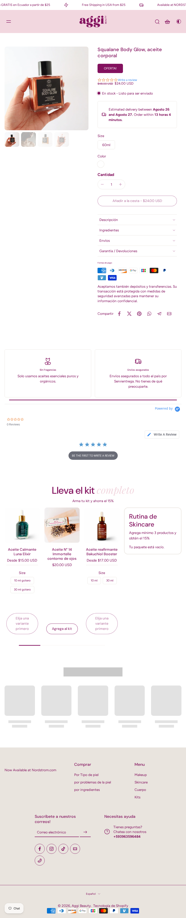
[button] (137, 201)
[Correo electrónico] (75, 849)
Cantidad (106, 174)
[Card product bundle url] (22, 525)
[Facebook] (40, 849)
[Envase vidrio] (101, 164)
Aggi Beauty (81, 906)
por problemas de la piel (92, 782)
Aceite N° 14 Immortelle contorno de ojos (61, 554)
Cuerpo (140, 790)
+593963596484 (127, 836)
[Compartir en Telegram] (159, 314)
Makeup (141, 775)
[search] (157, 21)
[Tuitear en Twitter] (129, 314)
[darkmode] (177, 21)
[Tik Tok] (63, 849)
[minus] (102, 184)
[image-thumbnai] (12, 139)
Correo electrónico (51, 832)
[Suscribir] (85, 832)
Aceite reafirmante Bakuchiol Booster (101, 551)
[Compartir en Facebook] (119, 314)
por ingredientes (87, 790)
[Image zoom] (46, 88)
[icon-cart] (167, 21)
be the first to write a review (93, 456)
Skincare (141, 782)
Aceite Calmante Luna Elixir (22, 551)
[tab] (162, 435)
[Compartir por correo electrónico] (169, 314)
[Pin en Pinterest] (139, 314)
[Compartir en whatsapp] (149, 314)
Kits (137, 797)
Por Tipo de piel (86, 775)
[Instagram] (51, 849)
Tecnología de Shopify (110, 906)
